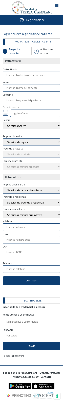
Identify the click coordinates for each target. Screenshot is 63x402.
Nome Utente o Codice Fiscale (18, 315)
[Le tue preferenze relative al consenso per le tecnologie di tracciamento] (57, 396)
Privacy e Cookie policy (25, 377)
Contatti (46, 377)
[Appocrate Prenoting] (31, 393)
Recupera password (13, 356)
